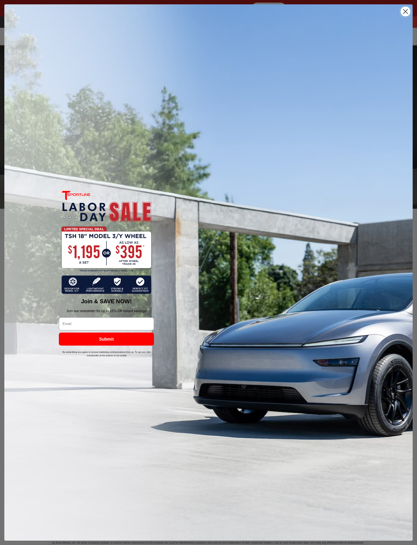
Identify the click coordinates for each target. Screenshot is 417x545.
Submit (106, 339)
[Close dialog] (405, 11)
